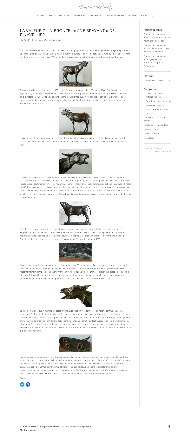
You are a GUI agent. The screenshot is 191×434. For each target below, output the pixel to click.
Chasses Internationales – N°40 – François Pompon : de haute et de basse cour (157, 37)
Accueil (40, 16)
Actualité (132, 16)
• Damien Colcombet (153, 93)
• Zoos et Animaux (152, 133)
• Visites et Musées (152, 129)
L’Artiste (52, 16)
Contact (144, 16)
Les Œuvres (64, 16)
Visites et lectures (115, 16)
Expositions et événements (158, 101)
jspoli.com (86, 426)
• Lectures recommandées (156, 125)
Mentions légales (28, 430)
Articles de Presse (154, 96)
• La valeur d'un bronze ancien (48, 40)
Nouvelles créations (155, 105)
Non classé (149, 138)
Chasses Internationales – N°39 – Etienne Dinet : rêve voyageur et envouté (156, 48)
